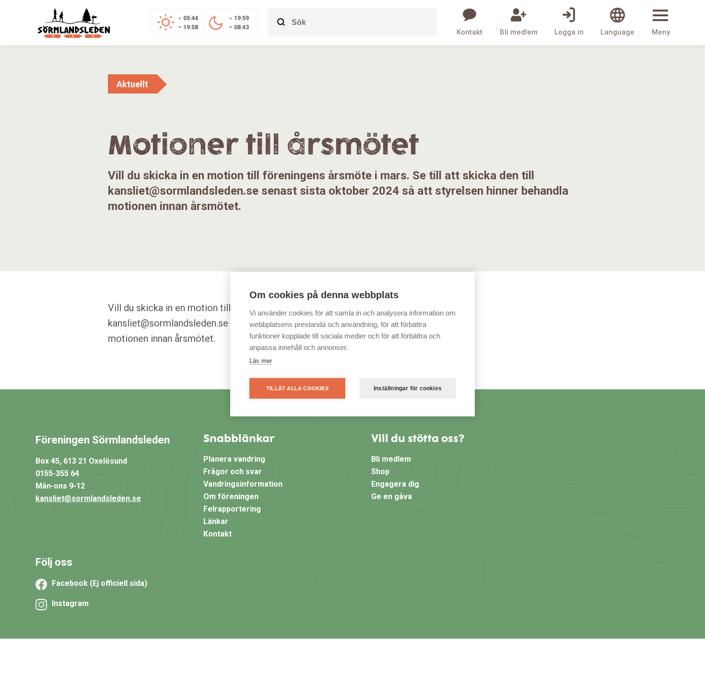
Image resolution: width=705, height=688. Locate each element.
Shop (380, 471)
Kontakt (217, 533)
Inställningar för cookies (408, 388)
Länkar (215, 521)
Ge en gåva (391, 496)
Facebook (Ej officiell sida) (99, 583)
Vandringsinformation (242, 484)
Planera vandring (234, 459)
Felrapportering (232, 508)
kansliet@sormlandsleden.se (88, 498)
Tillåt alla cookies (297, 388)
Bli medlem (391, 459)
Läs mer (260, 360)
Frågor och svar (232, 471)
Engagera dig (395, 484)
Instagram (70, 603)
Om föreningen (230, 496)
